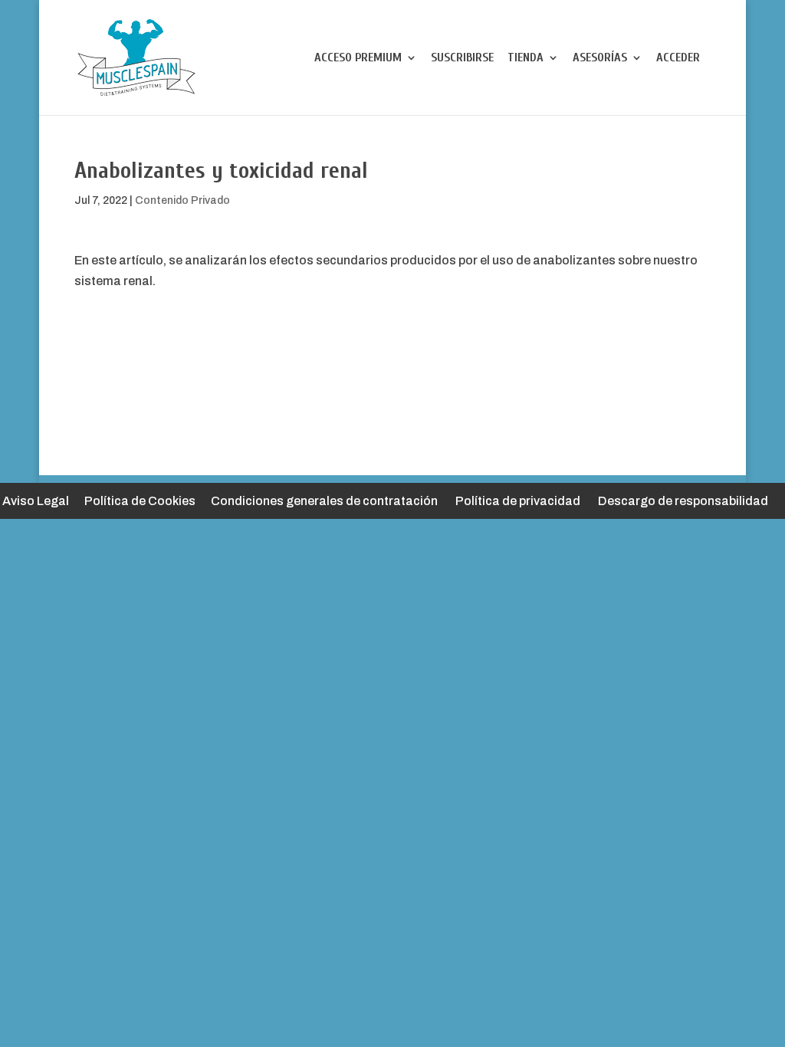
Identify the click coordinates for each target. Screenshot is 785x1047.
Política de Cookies (139, 500)
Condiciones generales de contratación (324, 500)
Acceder (678, 58)
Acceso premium (358, 58)
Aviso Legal (35, 500)
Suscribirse (462, 58)
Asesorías (600, 58)
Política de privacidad (517, 500)
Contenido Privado (182, 200)
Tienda (525, 58)
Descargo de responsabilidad (683, 500)
